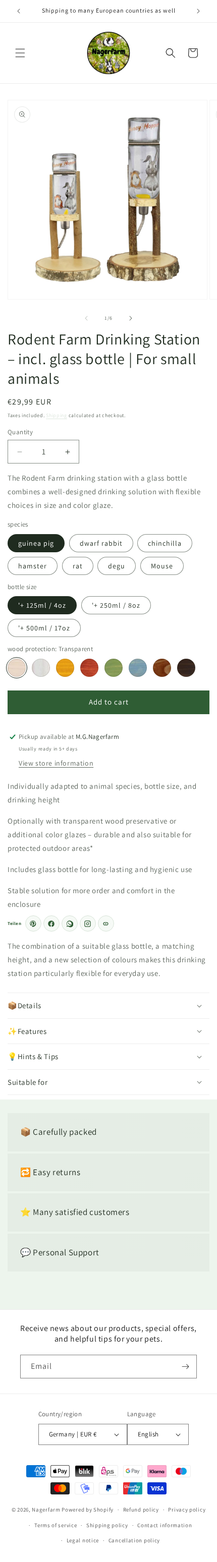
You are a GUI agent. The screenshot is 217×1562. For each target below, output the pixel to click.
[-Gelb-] (65, 668)
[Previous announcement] (19, 11)
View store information (56, 763)
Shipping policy (107, 1525)
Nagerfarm (46, 1509)
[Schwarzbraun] (186, 668)
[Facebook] (51, 923)
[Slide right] (131, 318)
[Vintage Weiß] (41, 668)
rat (78, 565)
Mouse (162, 565)
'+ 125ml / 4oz (42, 605)
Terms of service (55, 1525)
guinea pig (36, 543)
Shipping (56, 415)
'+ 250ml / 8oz (116, 605)
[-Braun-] (162, 668)
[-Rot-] (89, 668)
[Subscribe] (185, 1366)
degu (116, 565)
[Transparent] (17, 668)
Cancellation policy (134, 1540)
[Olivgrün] (113, 668)
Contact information (164, 1525)
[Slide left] (86, 318)
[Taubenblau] (138, 668)
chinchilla (165, 543)
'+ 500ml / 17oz (44, 627)
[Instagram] (88, 923)
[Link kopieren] (106, 923)
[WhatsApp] (70, 923)
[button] (20, 53)
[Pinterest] (33, 923)
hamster (32, 565)
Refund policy (141, 1509)
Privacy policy (186, 1509)
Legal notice (83, 1540)
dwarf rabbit (101, 543)
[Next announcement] (198, 11)
